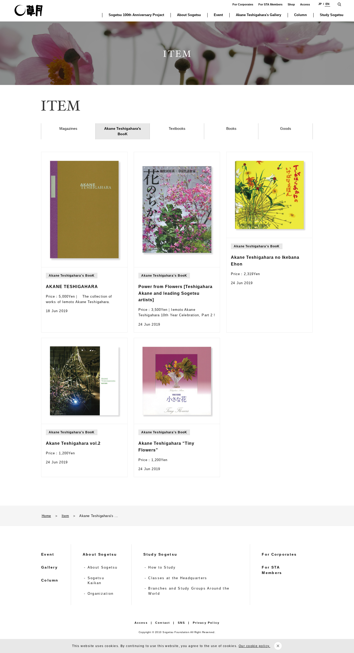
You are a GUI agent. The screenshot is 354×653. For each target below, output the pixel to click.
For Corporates (242, 4)
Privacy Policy (206, 622)
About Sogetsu (100, 554)
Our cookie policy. (254, 646)
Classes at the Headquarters (177, 578)
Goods (285, 128)
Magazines (68, 128)
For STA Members (270, 4)
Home (46, 516)
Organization (101, 593)
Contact (162, 622)
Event (47, 554)
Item (65, 516)
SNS (181, 622)
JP (320, 3)
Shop (291, 4)
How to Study (162, 567)
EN (327, 3)
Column (50, 580)
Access (305, 4)
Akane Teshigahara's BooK (122, 131)
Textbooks (177, 128)
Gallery (49, 567)
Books (231, 128)
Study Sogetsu (160, 554)
